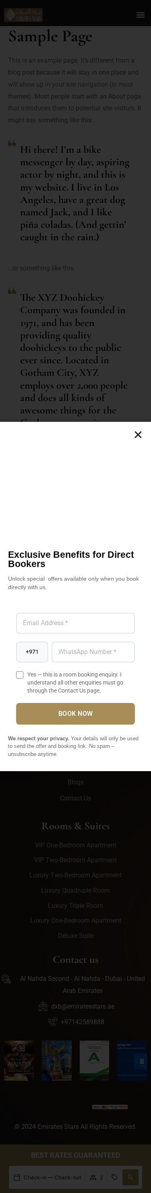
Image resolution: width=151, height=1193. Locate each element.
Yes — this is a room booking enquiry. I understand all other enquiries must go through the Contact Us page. (75, 682)
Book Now (75, 713)
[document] (75, 596)
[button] (138, 435)
